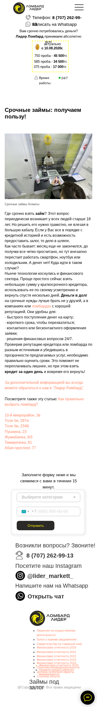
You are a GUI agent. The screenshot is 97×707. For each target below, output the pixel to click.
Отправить (36, 525)
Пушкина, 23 (16, 432)
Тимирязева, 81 (18, 442)
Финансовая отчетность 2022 (56, 656)
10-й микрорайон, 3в (22, 415)
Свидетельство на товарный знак (59, 644)
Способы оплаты (48, 676)
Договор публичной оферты (55, 672)
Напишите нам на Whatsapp (51, 585)
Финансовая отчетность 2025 (59, 665)
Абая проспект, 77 (20, 448)
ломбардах (42, 306)
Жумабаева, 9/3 (18, 437)
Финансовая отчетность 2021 (56, 652)
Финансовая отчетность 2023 (56, 659)
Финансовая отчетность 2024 (56, 663)
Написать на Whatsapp (54, 24)
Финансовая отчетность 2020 (56, 647)
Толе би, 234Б (17, 426)
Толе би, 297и (17, 421)
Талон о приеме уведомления (57, 639)
